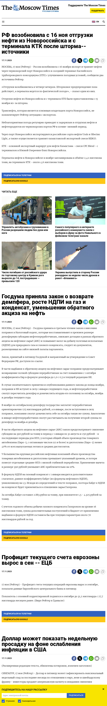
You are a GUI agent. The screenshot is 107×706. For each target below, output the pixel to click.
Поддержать (97, 11)
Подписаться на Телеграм (17, 175)
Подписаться (76, 695)
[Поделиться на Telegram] (85, 60)
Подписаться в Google (16, 181)
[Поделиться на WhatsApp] (91, 60)
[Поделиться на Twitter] (79, 60)
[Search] (103, 22)
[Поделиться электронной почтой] (96, 60)
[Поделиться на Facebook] (74, 60)
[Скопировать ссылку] (102, 60)
